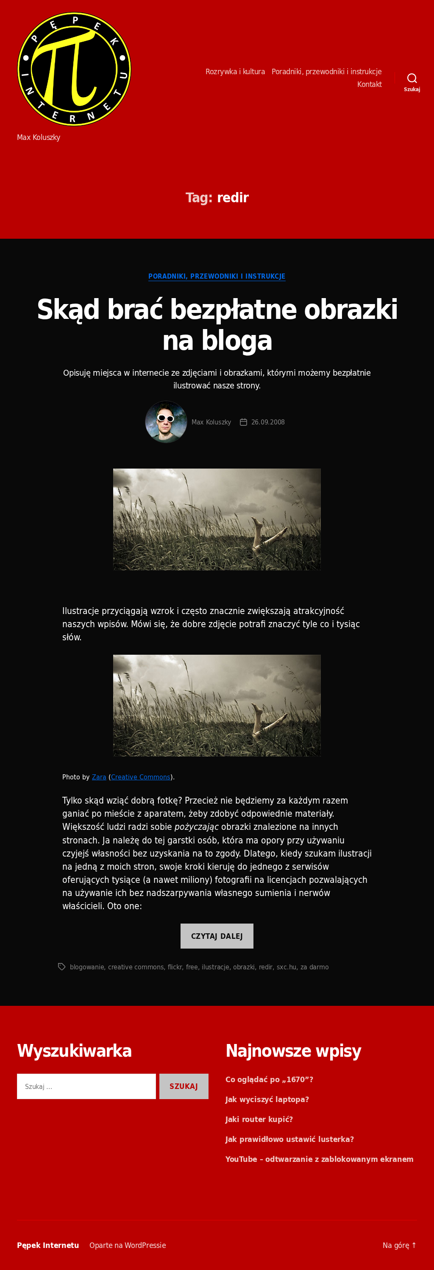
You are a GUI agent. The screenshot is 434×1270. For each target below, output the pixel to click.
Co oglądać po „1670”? (269, 1079)
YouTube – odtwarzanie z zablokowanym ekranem (319, 1159)
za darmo (314, 967)
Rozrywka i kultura (235, 71)
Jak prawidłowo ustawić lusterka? (289, 1139)
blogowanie (87, 967)
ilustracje (215, 967)
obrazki (244, 967)
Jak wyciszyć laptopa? (267, 1099)
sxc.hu (286, 967)
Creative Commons (140, 777)
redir (266, 967)
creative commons (136, 967)
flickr (175, 967)
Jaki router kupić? (259, 1119)
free (192, 967)
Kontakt (369, 84)
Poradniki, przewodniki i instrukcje (327, 71)
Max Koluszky (211, 422)
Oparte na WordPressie (127, 1245)
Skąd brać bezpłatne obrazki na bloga (217, 324)
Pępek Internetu (74, 69)
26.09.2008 (268, 422)
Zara (99, 777)
